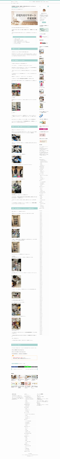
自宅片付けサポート (21, 363)
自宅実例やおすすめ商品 (42, 191)
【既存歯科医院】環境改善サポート (43, 160)
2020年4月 (41, 308)
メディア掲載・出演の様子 (28, 441)
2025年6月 (41, 229)
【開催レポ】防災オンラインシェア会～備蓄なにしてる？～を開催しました (43, 151)
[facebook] (44, 0)
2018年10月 (41, 330)
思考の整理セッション (42, 179)
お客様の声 (41, 164)
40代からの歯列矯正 (27, 449)
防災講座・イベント (42, 170)
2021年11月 (41, 283)
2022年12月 (41, 266)
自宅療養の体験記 (27, 448)
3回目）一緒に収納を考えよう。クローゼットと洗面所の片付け (22, 42)
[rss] (47, 0)
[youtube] (46, 0)
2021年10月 (41, 284)
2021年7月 (41, 288)
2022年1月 (41, 280)
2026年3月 (41, 219)
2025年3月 (41, 232)
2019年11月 (41, 314)
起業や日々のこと (42, 202)
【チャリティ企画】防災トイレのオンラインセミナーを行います (43, 147)
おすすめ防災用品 (27, 411)
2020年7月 (41, 304)
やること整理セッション (27, 416)
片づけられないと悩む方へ (18, 43)
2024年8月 (41, 241)
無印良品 (26, 429)
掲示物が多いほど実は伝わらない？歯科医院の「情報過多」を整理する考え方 (43, 154)
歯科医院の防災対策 (42, 166)
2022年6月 (41, 274)
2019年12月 (41, 313)
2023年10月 (41, 254)
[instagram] (45, 0)
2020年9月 (41, 301)
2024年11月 (41, 237)
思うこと (41, 204)
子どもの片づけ (26, 434)
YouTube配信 (41, 190)
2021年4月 (41, 292)
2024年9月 (41, 240)
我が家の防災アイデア (42, 171)
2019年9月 (41, 317)
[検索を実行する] (48, 6)
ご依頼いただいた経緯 (17, 38)
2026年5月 (41, 216)
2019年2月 (41, 325)
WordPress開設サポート (27, 423)
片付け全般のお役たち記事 (42, 192)
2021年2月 (41, 295)
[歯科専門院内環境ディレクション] (14, 1)
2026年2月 (41, 220)
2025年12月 (41, 223)
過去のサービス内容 (15, 7)
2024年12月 (41, 236)
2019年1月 (41, 326)
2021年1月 (41, 296)
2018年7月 (41, 334)
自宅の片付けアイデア (42, 186)
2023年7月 (41, 258)
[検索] (48, 0)
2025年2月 (41, 233)
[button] (14, 366)
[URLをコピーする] (34, 366)
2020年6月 (41, 305)
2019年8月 (41, 318)
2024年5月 (41, 245)
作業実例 (13, 7)
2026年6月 (41, 215)
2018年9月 (41, 331)
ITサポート (41, 180)
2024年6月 (41, 244)
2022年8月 (41, 271)
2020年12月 (41, 297)
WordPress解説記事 (27, 422)
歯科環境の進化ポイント (42, 165)
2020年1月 (41, 312)
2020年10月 (41, 300)
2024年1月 (41, 250)
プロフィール (44, 22)
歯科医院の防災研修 (27, 405)
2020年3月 (41, 309)
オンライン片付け (27, 412)
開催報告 (41, 198)
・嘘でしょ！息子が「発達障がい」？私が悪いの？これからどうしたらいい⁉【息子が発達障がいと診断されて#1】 (42, 401)
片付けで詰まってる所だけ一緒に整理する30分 (44, 175)
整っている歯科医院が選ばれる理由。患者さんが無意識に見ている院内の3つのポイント (43, 152)
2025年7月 (41, 228)
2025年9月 (41, 227)
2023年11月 (41, 253)
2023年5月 (41, 261)
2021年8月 (41, 287)
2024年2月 (41, 249)
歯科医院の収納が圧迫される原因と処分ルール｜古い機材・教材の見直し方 (43, 149)
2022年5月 (41, 275)
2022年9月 (41, 270)
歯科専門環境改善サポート (42, 159)
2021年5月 (41, 291)
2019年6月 (41, 321)
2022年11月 (41, 267)
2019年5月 (41, 322)
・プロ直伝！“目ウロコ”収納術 (40, 396)
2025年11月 (41, 224)
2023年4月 (41, 262)
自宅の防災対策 (41, 169)
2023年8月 (41, 257)
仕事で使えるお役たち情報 (42, 203)
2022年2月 (41, 279)
